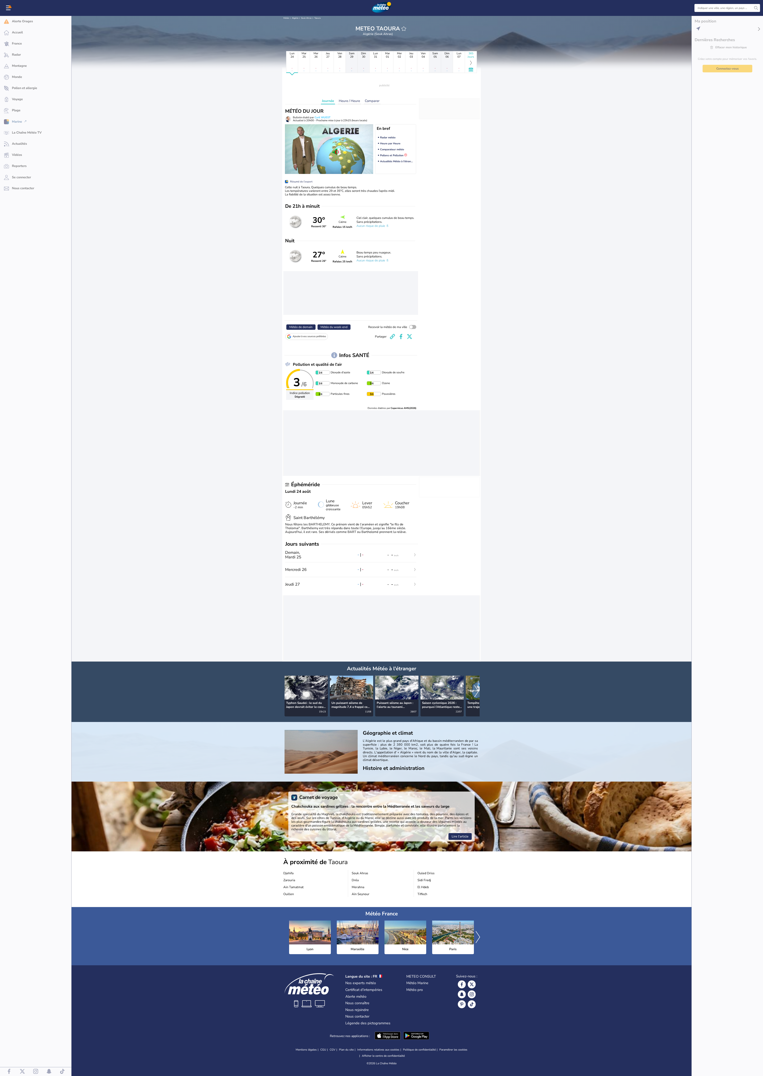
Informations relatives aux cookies (378, 1050)
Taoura (317, 18)
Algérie (295, 18)
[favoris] (404, 28)
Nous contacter (357, 1016)
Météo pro (414, 989)
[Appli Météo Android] (416, 1036)
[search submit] (756, 8)
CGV (332, 1050)
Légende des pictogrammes (367, 1023)
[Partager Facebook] (401, 336)
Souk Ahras (306, 18)
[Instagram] (472, 994)
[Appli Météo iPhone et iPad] (388, 1036)
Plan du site (346, 1050)
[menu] (9, 8)
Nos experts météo (360, 983)
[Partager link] (392, 336)
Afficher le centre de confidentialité (383, 1056)
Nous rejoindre (357, 1009)
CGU (323, 1050)
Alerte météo (355, 996)
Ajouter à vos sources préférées (309, 336)
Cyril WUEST (322, 117)
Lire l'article (460, 836)
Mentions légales (306, 1050)
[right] (476, 692)
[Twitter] (472, 984)
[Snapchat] (462, 994)
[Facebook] (462, 984)
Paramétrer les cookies (453, 1049)
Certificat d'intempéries (363, 989)
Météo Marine (417, 983)
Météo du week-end (334, 327)
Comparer (372, 101)
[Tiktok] (472, 1004)
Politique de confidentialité (419, 1050)
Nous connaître (357, 1003)
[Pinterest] (462, 1004)
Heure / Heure (349, 101)
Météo (286, 18)
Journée (328, 101)
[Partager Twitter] (409, 336)
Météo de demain (301, 327)
